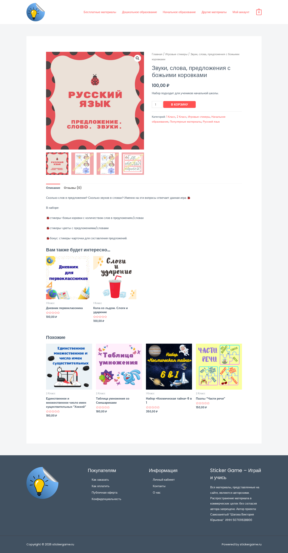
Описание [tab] (53, 188)
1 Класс (170, 117)
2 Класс (182, 117)
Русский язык (211, 122)
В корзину (179, 104)
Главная (157, 54)
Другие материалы (214, 12)
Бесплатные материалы (100, 12)
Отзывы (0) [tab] (73, 188)
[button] (137, 58)
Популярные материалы (185, 122)
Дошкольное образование (139, 12)
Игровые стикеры (176, 54)
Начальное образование (179, 12)
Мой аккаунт (241, 12)
